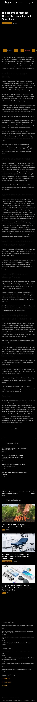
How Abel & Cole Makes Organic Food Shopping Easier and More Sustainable (16, 526)
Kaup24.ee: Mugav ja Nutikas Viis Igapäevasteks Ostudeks (14, 473)
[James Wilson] (6, 429)
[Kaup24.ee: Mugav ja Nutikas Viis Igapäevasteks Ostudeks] (32, 474)
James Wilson (15, 429)
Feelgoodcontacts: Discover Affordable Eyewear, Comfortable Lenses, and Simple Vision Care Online (17, 588)
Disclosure (4, 685)
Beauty (4, 592)
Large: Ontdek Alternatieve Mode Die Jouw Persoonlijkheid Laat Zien (13, 465)
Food (3, 529)
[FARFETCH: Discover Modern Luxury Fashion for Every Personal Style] (32, 450)
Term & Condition (6, 682)
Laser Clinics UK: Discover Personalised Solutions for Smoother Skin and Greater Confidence (12, 457)
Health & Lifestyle (6, 23)
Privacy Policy (6, 678)
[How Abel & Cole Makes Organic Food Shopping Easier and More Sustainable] (18, 513)
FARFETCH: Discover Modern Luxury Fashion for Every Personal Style (15, 449)
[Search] (33, 437)
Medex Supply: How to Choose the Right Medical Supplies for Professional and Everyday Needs (16, 556)
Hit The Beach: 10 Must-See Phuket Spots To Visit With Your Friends (9, 493)
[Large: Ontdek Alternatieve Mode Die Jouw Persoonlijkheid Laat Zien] (32, 466)
